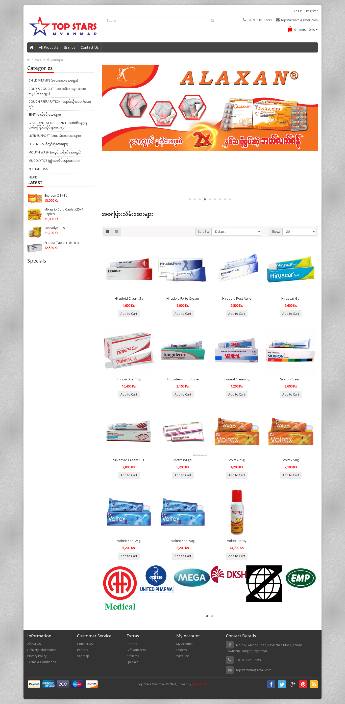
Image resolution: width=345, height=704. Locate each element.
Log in (298, 11)
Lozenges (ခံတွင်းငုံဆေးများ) (48, 144)
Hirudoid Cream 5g (129, 298)
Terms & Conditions (41, 662)
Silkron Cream (291, 379)
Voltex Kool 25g (128, 540)
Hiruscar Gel (290, 298)
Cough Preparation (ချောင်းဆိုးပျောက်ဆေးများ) (60, 103)
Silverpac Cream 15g (128, 460)
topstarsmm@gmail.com (299, 20)
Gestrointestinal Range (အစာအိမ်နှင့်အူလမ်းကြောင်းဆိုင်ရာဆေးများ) (58, 125)
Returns (82, 650)
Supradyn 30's (54, 228)
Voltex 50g (291, 460)
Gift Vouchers (136, 650)
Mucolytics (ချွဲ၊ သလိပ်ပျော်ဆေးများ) (54, 161)
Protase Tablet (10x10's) (61, 243)
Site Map (83, 656)
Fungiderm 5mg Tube (183, 379)
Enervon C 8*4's (55, 195)
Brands (69, 47)
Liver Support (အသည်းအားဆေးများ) (55, 136)
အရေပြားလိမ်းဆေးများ (49, 60)
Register (312, 11)
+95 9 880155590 (259, 20)
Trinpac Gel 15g (128, 379)
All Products (48, 47)
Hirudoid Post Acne (236, 298)
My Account (184, 644)
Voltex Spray (237, 540)
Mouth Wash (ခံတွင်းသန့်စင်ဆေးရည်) (55, 152)
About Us (34, 644)
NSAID (33, 177)
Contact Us (90, 47)
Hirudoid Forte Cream (182, 298)
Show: (276, 231)
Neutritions (38, 169)
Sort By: (203, 231)
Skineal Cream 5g (237, 379)
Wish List (182, 656)
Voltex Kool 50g (182, 540)
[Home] (31, 47)
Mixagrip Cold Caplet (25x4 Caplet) (63, 211)
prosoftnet (199, 684)
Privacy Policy (36, 656)
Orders (181, 650)
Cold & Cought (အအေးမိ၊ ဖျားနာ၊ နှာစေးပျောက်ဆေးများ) (57, 91)
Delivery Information (42, 650)
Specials (132, 662)
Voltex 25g (236, 460)
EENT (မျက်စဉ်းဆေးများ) (45, 114)
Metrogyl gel (183, 460)
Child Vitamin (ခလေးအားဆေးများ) (53, 80)
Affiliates (133, 656)
